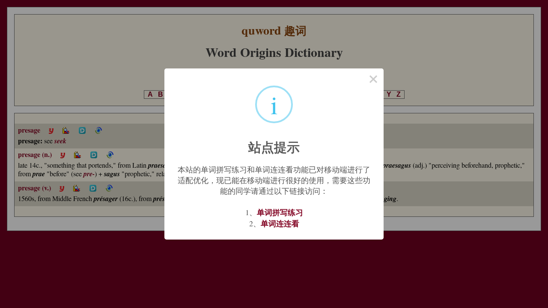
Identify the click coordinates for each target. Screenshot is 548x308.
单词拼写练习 (280, 212)
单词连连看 (280, 223)
